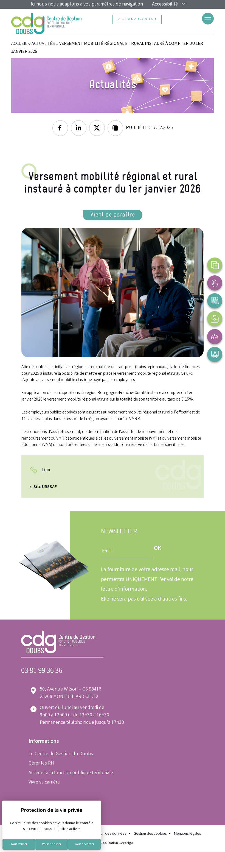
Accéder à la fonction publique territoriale (71, 773)
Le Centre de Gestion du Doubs (61, 754)
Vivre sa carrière (44, 782)
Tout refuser (18, 844)
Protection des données (107, 834)
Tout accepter (84, 844)
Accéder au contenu (137, 19)
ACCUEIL (19, 44)
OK (157, 548)
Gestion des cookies (150, 834)
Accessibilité (165, 4)
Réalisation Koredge (116, 843)
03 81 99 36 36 (41, 671)
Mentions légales (187, 834)
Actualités (43, 44)
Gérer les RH (41, 763)
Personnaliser (51, 844)
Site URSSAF (45, 487)
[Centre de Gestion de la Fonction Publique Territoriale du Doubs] (46, 23)
